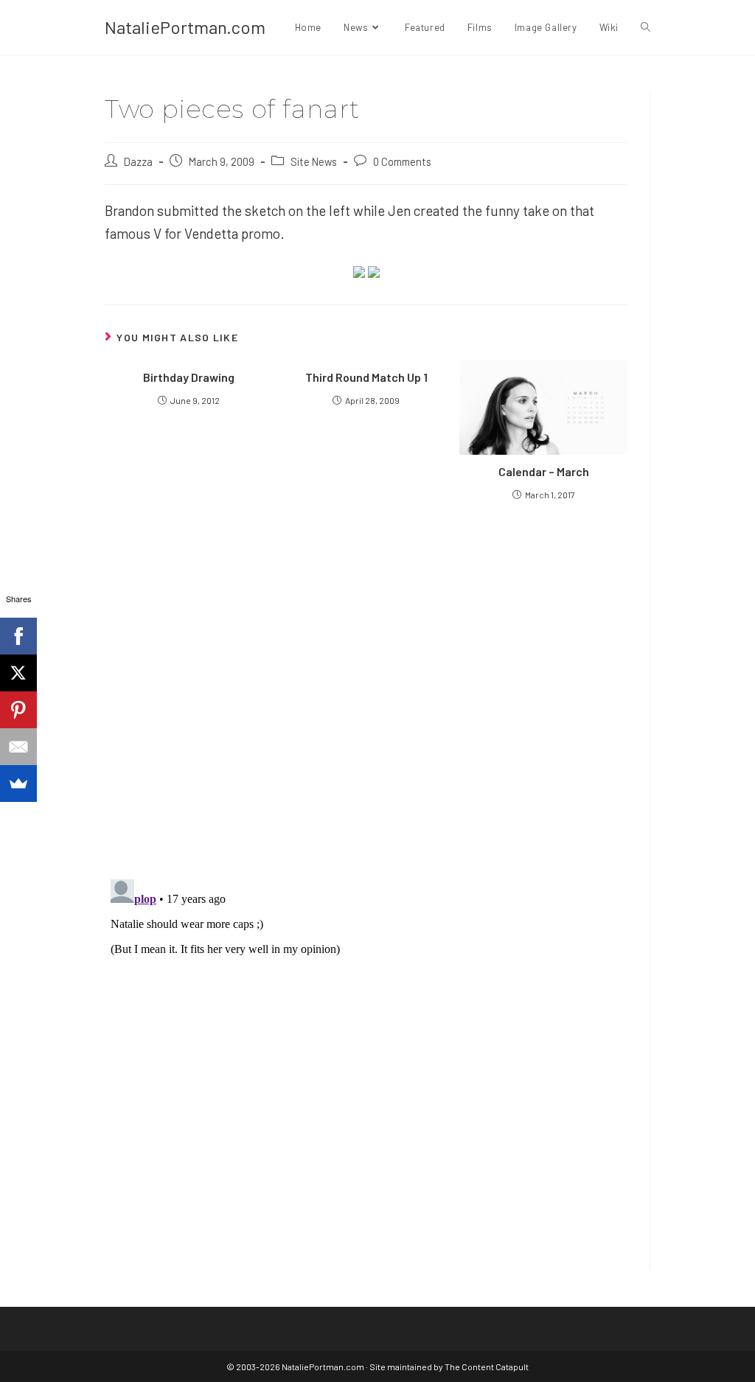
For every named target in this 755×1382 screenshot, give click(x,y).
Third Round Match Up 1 (366, 377)
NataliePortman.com (185, 27)
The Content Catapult (487, 1366)
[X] (18, 673)
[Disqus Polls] (366, 689)
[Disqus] (366, 1057)
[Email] (18, 746)
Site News (313, 161)
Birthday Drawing (188, 377)
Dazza (138, 161)
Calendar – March (543, 471)
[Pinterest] (18, 709)
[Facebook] (18, 636)
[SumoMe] (18, 783)
